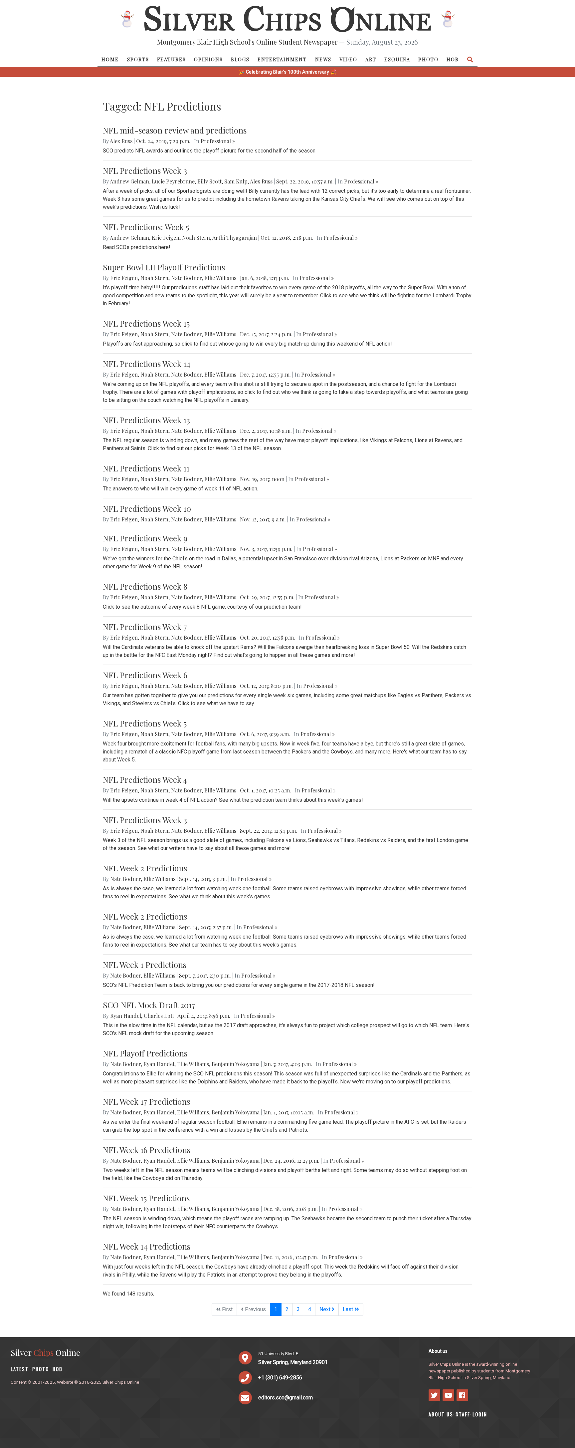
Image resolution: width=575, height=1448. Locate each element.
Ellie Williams (220, 277)
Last (348, 1309)
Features (171, 59)
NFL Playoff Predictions (145, 1053)
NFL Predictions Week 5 (145, 723)
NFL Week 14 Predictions (146, 1246)
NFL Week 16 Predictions (146, 1149)
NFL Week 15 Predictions (146, 1198)
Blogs (240, 59)
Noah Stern (196, 237)
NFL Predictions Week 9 (145, 538)
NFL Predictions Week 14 (146, 363)
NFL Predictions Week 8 (145, 586)
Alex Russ (121, 141)
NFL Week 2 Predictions (145, 868)
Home (110, 59)
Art (370, 59)
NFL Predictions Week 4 (145, 779)
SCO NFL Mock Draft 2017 (149, 1005)
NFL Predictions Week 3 (145, 170)
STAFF (463, 1414)
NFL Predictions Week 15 (146, 323)
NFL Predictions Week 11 (146, 468)
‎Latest (20, 1368)
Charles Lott (159, 1015)
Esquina (397, 59)
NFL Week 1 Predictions (144, 964)
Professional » (218, 141)
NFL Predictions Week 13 (146, 420)
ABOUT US (441, 1414)
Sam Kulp (236, 181)
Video (348, 59)
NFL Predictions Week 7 (145, 626)
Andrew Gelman (129, 181)
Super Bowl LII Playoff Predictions (164, 267)
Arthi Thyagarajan (234, 237)
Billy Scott (209, 181)
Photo (428, 59)
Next (325, 1309)
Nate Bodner (186, 277)
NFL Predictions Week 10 (147, 508)
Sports (138, 59)
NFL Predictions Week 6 (145, 675)
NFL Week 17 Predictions (146, 1101)
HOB (453, 59)
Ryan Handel (125, 1015)
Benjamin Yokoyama (236, 1063)
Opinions (208, 59)
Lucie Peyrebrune (173, 181)
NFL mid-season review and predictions (175, 130)
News (323, 59)
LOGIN (480, 1414)
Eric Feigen (165, 237)
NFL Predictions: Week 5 (146, 226)
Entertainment (282, 59)
